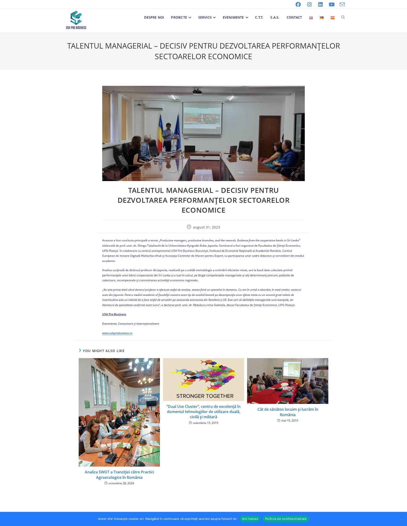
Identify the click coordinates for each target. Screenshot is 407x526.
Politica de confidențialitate (286, 519)
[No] (401, 519)
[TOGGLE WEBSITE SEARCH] (343, 17)
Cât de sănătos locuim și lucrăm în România (287, 412)
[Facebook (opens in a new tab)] (298, 4)
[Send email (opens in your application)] (341, 4)
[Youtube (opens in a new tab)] (332, 4)
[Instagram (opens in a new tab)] (309, 4)
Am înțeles (250, 519)
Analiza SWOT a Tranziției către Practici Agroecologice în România (119, 474)
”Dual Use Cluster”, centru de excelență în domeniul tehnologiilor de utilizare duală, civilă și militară (203, 412)
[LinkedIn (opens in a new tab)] (320, 4)
